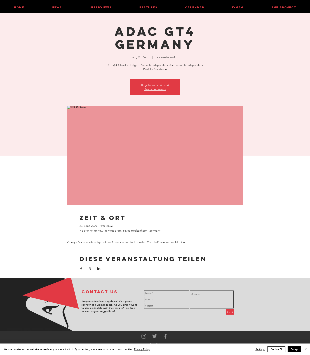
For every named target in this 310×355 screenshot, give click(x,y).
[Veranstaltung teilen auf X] (90, 268)
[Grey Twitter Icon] (154, 336)
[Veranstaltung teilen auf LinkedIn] (98, 268)
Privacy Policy (142, 349)
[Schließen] (306, 349)
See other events (155, 89)
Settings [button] (260, 349)
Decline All (276, 349)
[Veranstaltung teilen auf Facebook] (81, 268)
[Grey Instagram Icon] (144, 336)
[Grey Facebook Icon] (165, 336)
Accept (294, 349)
